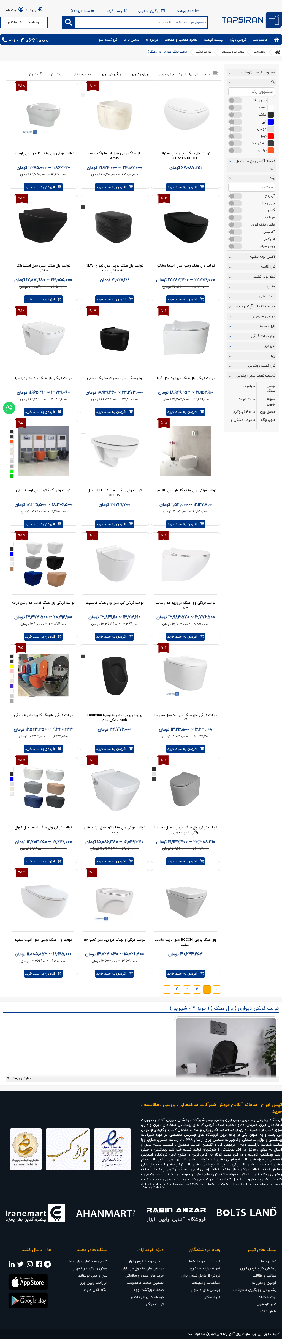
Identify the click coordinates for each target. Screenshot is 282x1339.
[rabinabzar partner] (176, 1213)
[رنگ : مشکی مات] (235, 143)
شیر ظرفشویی (265, 1304)
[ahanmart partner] (105, 1213)
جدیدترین (166, 74)
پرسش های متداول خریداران (142, 1268)
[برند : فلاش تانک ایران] (235, 225)
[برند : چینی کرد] (235, 203)
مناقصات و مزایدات (205, 1282)
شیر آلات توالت (211, 1159)
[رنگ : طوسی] (235, 129)
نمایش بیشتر (21, 1078)
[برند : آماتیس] (235, 232)
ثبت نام (12, 10)
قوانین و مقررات (264, 1282)
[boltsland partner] (247, 1213)
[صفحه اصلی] (278, 52)
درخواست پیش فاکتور (23, 22)
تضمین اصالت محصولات (145, 1282)
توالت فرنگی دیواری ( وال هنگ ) (167, 52)
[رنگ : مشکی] (235, 115)
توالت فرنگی (203, 52)
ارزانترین (57, 74)
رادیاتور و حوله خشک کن (231, 1174)
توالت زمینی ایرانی (205, 1169)
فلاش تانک (271, 1169)
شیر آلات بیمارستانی (157, 1164)
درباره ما (152, 39)
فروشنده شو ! (107, 39)
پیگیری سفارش (149, 11)
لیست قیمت (114, 11)
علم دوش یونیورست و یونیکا (188, 1174)
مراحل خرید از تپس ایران (145, 1261)
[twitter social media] (20, 1265)
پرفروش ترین (110, 74)
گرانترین (35, 74)
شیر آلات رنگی (243, 1164)
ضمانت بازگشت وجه (148, 1290)
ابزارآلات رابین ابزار (93, 1282)
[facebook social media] (39, 1265)
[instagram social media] (30, 1265)
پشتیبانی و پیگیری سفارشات (254, 1290)
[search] (68, 22)
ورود (33, 10)
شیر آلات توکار (187, 1164)
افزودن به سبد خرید (182, 187)
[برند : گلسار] (235, 210)
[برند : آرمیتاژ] (235, 196)
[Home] (276, 39)
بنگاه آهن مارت (95, 1290)
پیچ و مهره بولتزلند (92, 1275)
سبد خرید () (81, 11)
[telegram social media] (47, 1265)
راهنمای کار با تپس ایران (258, 1268)
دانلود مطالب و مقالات (180, 39)
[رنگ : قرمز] (235, 136)
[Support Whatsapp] (9, 408)
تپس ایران (233, 1120)
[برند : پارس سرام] (235, 246)
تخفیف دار (82, 74)
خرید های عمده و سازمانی (144, 1275)
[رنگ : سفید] (235, 108)
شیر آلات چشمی (215, 1164)
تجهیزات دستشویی (232, 52)
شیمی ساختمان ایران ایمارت (86, 1261)
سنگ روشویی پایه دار (170, 1169)
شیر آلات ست (268, 1164)
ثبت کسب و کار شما (204, 1261)
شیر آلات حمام (152, 1159)
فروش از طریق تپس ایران (200, 1275)
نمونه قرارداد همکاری (205, 1268)
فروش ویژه (238, 39)
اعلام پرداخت (185, 11)
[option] (35, 1213)
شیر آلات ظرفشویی (241, 1159)
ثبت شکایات (266, 1297)
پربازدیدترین (139, 74)
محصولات (260, 39)
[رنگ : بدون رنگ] (235, 100)
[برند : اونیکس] (235, 239)
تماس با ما (131, 39)
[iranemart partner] (35, 1213)
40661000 (28, 40)
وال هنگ (230, 1169)
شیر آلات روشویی (181, 1159)
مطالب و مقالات (264, 1275)
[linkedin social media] (12, 1265)
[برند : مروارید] (235, 218)
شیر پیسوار (259, 1179)
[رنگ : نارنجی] (235, 150)
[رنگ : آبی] (235, 122)
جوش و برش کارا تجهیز (90, 1268)
